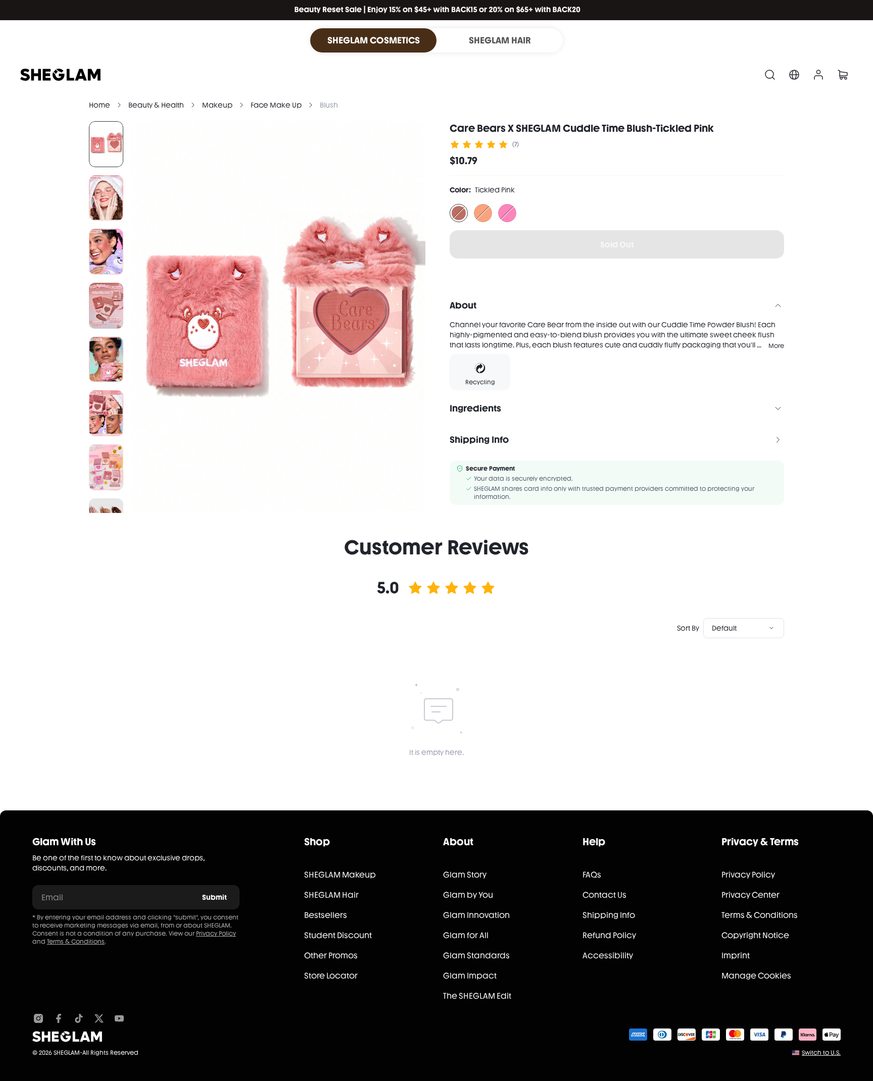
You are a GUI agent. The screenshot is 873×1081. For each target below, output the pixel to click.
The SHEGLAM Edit (477, 996)
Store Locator (331, 976)
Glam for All (466, 935)
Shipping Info (609, 915)
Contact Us (604, 895)
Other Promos (331, 955)
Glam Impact (470, 976)
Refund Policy (609, 935)
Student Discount (338, 935)
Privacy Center (750, 895)
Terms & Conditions (76, 941)
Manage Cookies (756, 976)
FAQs (592, 875)
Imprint (735, 955)
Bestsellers (325, 915)
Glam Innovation (476, 915)
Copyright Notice (755, 935)
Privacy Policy (216, 933)
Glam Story (465, 875)
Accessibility (608, 955)
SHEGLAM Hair (331, 895)
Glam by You (468, 895)
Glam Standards (476, 955)
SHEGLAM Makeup (340, 875)
